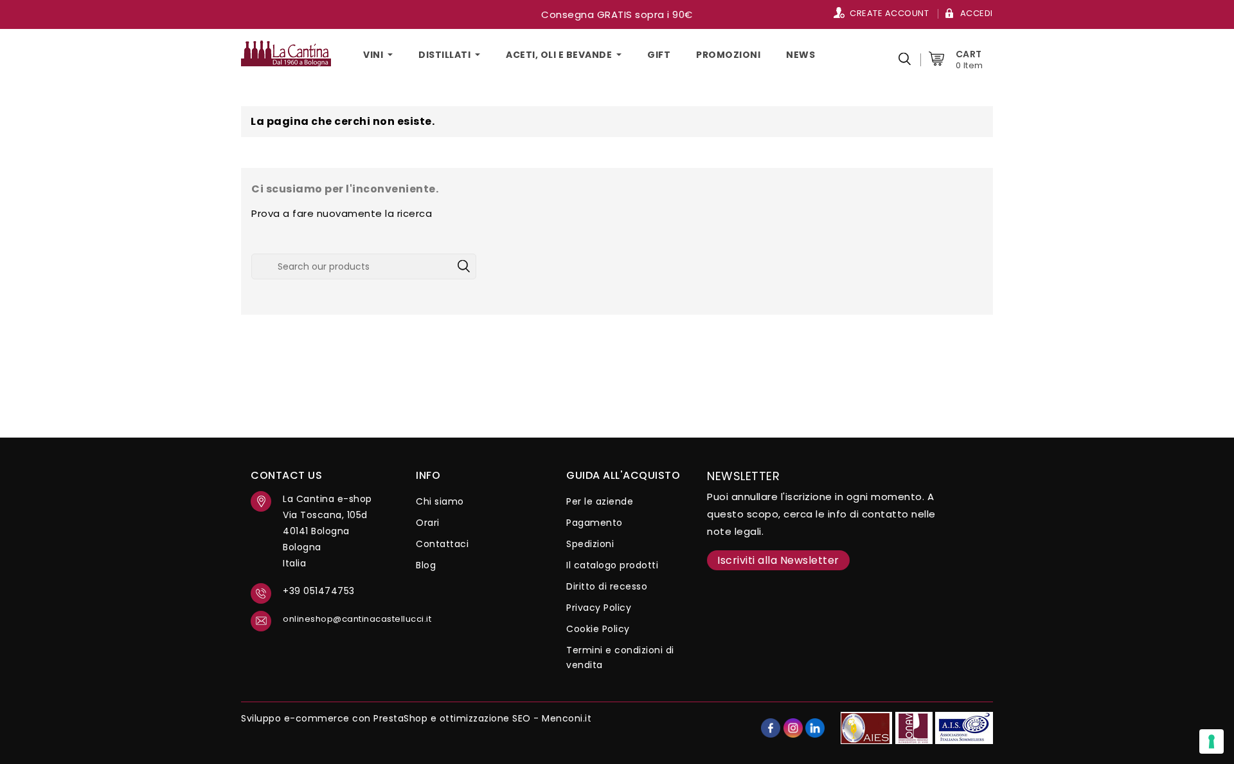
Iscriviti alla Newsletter (778, 560)
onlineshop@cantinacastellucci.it (340, 619)
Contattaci (442, 543)
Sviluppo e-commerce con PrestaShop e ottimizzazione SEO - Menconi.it (416, 718)
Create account (889, 13)
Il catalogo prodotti (612, 565)
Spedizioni (590, 543)
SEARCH (463, 266)
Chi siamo (440, 501)
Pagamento (594, 522)
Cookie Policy (598, 628)
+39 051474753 (319, 590)
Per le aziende (599, 501)
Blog (426, 565)
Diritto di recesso (606, 586)
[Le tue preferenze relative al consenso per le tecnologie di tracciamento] (1211, 741)
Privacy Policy (598, 607)
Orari (428, 522)
